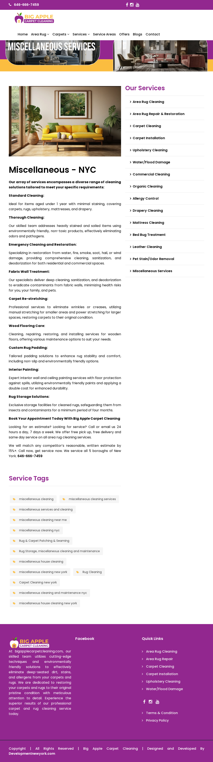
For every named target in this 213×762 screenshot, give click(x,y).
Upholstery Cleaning (150, 150)
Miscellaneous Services (152, 271)
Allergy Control (146, 198)
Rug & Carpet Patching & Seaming (43, 541)
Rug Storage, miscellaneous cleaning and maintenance (59, 551)
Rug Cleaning (92, 572)
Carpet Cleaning (147, 126)
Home (23, 34)
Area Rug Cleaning (148, 101)
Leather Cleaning (147, 246)
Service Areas (104, 34)
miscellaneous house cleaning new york (47, 603)
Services (80, 34)
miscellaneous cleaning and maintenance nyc (52, 593)
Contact (153, 34)
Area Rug (39, 34)
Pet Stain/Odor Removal (153, 259)
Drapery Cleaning (148, 210)
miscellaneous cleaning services (92, 499)
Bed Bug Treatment (149, 234)
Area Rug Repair (159, 659)
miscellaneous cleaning (35, 499)
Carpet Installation (149, 138)
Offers (124, 34)
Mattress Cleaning (148, 222)
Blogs (137, 34)
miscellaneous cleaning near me (42, 520)
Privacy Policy (157, 720)
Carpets (59, 34)
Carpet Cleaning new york (37, 582)
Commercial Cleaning (151, 174)
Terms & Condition (162, 713)
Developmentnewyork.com (32, 753)
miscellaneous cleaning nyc (39, 530)
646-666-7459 (26, 4)
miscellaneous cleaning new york (42, 572)
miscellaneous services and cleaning (45, 509)
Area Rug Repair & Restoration (159, 113)
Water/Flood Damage (151, 162)
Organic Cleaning (147, 186)
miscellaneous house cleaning (40, 561)
